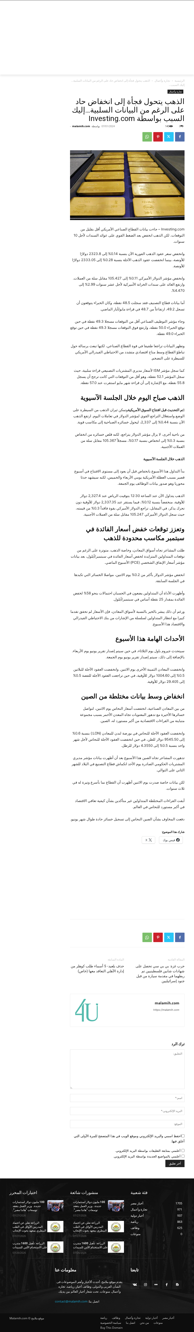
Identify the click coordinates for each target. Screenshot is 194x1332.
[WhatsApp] (147, 137)
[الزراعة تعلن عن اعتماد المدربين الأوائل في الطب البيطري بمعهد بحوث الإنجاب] (55, 1226)
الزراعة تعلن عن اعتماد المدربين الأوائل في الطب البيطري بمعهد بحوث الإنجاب (29, 1226)
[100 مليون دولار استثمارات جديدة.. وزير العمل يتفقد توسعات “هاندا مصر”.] (55, 1205)
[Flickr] (156, 1285)
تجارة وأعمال (162, 81)
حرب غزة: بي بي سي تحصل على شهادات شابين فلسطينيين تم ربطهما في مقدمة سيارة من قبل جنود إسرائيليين (160, 973)
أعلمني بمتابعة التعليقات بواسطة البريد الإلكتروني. (148, 1150)
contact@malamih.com (71, 1301)
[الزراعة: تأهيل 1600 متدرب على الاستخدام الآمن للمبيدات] (55, 1247)
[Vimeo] (161, 3)
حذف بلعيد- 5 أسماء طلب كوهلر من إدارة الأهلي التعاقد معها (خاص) (97, 968)
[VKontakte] (135, 1285)
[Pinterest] (158, 137)
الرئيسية (180, 81)
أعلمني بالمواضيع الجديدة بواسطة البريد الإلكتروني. (147, 1156)
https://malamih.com (166, 1009)
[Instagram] (174, 3)
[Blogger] (177, 1285)
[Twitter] (167, 3)
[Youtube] (155, 3)
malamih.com (81, 126)
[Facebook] (180, 3)
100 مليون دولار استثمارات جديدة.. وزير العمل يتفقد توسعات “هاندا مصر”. (28, 1206)
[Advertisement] (64, 42)
